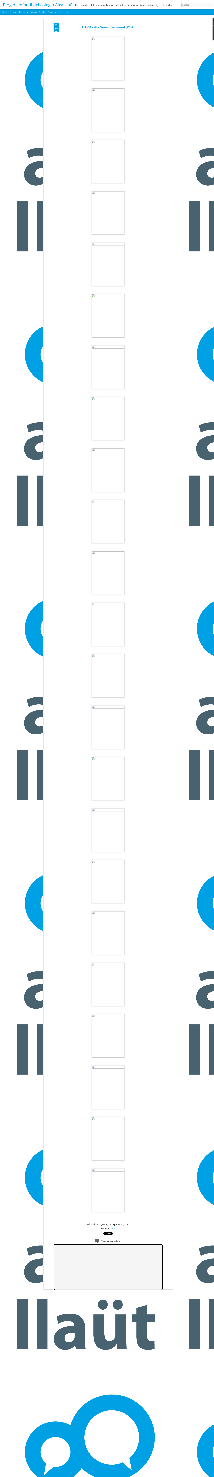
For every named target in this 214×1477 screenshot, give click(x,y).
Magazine (23, 12)
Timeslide (63, 12)
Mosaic (33, 12)
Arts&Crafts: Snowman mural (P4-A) (108, 27)
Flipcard (13, 12)
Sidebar (42, 12)
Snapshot (52, 12)
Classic (4, 12)
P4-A (113, 1228)
